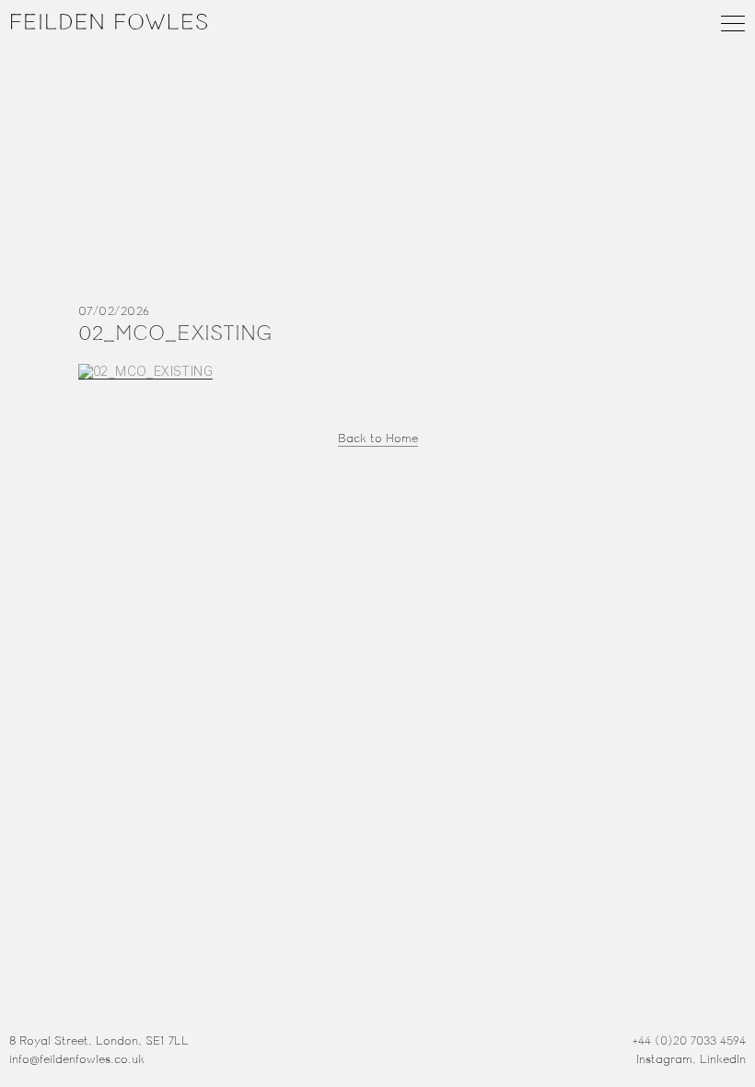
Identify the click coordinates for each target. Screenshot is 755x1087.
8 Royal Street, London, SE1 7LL (99, 1041)
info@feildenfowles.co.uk (77, 1059)
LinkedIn (723, 1059)
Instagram (664, 1059)
